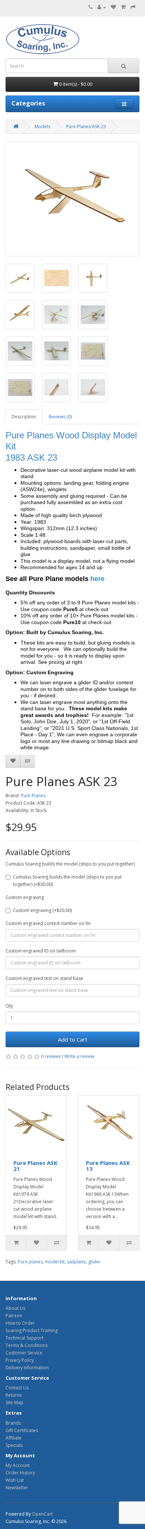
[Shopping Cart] (123, 7)
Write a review (79, 1056)
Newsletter (17, 1487)
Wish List (15, 1480)
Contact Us (17, 1387)
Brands (13, 1423)
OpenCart (42, 1514)
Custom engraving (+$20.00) (42, 910)
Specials (14, 1445)
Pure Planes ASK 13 (108, 1166)
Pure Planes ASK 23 (86, 126)
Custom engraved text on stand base (44, 978)
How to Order (20, 1323)
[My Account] (101, 7)
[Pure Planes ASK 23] (72, 198)
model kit (55, 1262)
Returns (14, 1395)
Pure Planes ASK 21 (35, 1166)
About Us (15, 1308)
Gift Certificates (22, 1430)
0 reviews (51, 1056)
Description (24, 416)
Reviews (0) (60, 416)
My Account (18, 1465)
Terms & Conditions (27, 1345)
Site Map (14, 1402)
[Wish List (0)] (113, 7)
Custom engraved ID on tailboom (41, 951)
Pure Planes (33, 795)
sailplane (76, 1262)
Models (42, 126)
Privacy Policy (20, 1360)
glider (94, 1262)
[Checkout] (133, 7)
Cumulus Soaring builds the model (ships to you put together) (70, 864)
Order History (20, 1473)
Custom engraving (25, 897)
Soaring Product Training (32, 1330)
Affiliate (14, 1438)
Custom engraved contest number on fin (48, 923)
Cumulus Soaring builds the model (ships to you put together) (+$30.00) (67, 880)
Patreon (14, 1315)
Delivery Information (27, 1367)
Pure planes (30, 1262)
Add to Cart (72, 1039)
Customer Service (24, 1353)
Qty (9, 1006)
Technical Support (25, 1338)
